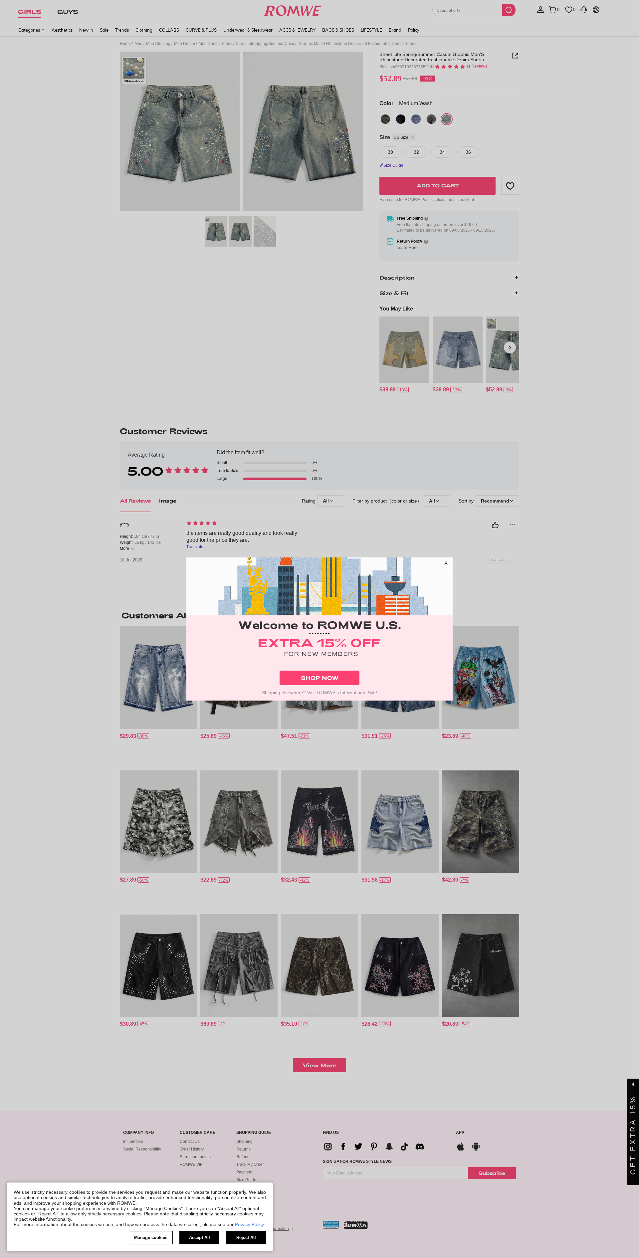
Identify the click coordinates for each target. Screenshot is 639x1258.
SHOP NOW (319, 678)
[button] (446, 564)
